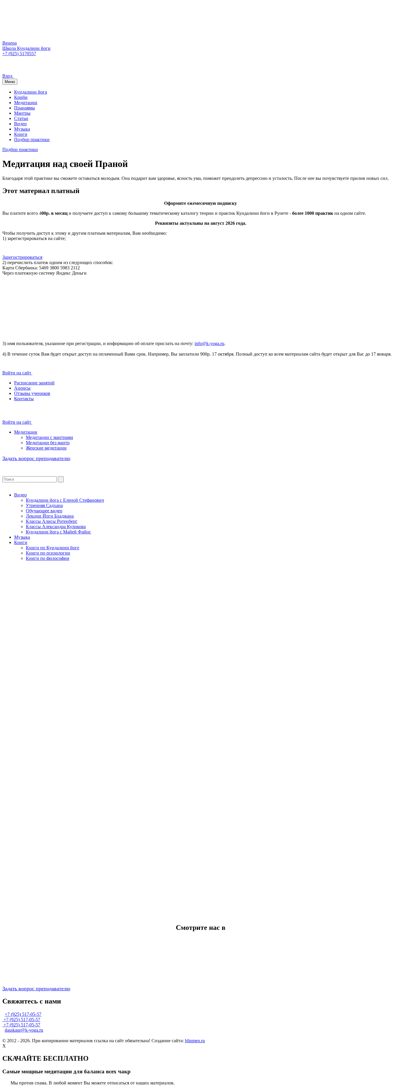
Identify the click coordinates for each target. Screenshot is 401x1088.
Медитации (25, 102)
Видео (20, 123)
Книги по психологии (48, 552)
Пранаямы (24, 107)
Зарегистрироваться (22, 257)
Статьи (21, 118)
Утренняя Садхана (44, 505)
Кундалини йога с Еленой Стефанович (65, 500)
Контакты (24, 398)
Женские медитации (46, 447)
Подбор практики (32, 139)
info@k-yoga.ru (209, 343)
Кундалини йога (30, 91)
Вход (8, 75)
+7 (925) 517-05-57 (23, 1014)
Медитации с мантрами (49, 437)
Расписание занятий (34, 382)
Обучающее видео (44, 510)
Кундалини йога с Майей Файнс (58, 531)
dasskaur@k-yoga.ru (24, 1030)
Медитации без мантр (48, 442)
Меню (10, 82)
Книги (20, 134)
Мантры (22, 113)
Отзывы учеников (32, 393)
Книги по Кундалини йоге (52, 547)
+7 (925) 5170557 (19, 53)
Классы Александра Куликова (56, 526)
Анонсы (22, 388)
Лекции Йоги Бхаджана (50, 515)
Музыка (22, 128)
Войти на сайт (17, 372)
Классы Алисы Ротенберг (51, 521)
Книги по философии (47, 558)
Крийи (21, 97)
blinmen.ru (195, 1040)
